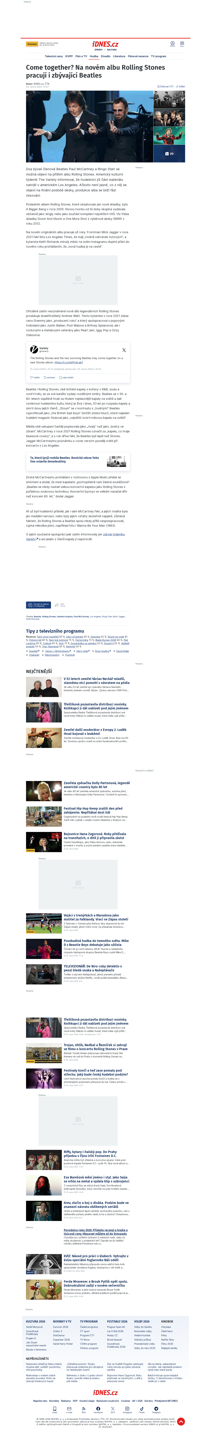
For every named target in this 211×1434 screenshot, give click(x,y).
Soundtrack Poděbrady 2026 (116, 1345)
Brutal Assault (114, 1339)
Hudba (94, 56)
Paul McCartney (81, 616)
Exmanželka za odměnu (84, 643)
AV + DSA (137, 1400)
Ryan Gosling (102, 651)
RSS (84, 1412)
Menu (182, 46)
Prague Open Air (116, 1326)
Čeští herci (167, 1331)
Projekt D (31, 1338)
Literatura (119, 56)
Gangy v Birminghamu (57, 651)
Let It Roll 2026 (115, 1331)
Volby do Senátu (143, 1326)
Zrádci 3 (57, 1331)
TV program (158, 56)
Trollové (47, 643)
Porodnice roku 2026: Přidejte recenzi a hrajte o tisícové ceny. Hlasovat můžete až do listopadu (96, 1232)
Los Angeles (95, 616)
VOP (75, 1400)
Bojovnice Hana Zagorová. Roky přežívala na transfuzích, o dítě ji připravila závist (124, 1378)
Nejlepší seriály (169, 1348)
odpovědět (68, 377)
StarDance (58, 1335)
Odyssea (166, 1326)
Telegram (156, 1412)
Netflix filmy (167, 1339)
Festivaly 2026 (117, 1321)
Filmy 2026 (167, 1343)
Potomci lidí (35, 640)
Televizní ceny (54, 56)
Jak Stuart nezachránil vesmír (36, 1344)
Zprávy (98, 49)
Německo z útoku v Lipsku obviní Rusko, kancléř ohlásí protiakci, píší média (85, 1378)
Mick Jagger (119, 616)
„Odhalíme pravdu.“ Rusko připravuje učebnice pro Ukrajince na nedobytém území (85, 1367)
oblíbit (36, 377)
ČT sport (85, 1331)
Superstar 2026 (61, 1339)
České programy (89, 1326)
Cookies (125, 1400)
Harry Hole (82, 651)
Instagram (127, 1412)
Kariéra (149, 1400)
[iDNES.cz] (105, 44)
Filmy (164, 1335)
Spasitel (33, 651)
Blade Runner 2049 (105, 640)
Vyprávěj (70, 654)
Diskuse (166, 86)
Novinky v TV (62, 1321)
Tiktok (142, 1412)
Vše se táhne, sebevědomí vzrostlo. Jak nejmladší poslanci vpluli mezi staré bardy (165, 1367)
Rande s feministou (36, 1349)
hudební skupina (65, 616)
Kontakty (54, 1400)
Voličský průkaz (142, 1339)
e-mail (69, 1412)
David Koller (122, 651)
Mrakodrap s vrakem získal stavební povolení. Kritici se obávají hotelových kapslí (40, 1378)
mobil (54, 1412)
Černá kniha (81, 640)
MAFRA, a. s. (57, 1419)
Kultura (112, 49)
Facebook (98, 1412)
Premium (32, 44)
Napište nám (40, 1400)
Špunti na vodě (116, 636)
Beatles (37, 616)
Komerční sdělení (145, 770)
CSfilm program (88, 1343)
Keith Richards (32, 619)
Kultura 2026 (35, 1321)
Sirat (61, 643)
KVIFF (69, 56)
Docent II (109, 643)
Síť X (113, 1412)
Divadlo (105, 56)
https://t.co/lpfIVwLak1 (69, 362)
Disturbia (95, 636)
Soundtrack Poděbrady (32, 1333)
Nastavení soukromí (107, 1400)
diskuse (41, 605)
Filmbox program (89, 1348)
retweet (51, 377)
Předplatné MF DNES (166, 1400)
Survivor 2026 (60, 1326)
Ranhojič (70, 646)
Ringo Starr (107, 616)
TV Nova (85, 1339)
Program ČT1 (87, 1335)
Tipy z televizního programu (55, 631)
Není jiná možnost (58, 640)
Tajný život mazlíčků (48, 636)
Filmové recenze (138, 56)
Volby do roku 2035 (144, 1348)
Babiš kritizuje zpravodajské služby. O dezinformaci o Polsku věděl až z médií (165, 1378)
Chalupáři (34, 654)
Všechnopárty (52, 654)
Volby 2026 (142, 1321)
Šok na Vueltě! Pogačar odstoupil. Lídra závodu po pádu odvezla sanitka (125, 1367)
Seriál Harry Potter (63, 1343)
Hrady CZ (112, 1335)
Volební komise (142, 1335)
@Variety (43, 351)
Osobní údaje (86, 1400)
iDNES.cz (105, 1392)
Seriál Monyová (34, 1326)
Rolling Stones (49, 616)
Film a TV (81, 56)
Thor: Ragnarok (50, 646)
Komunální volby (143, 1331)
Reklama (66, 1400)
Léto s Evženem (74, 636)
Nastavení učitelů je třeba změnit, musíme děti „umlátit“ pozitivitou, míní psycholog (44, 1367)
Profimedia (84, 1419)
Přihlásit (172, 46)
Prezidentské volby (144, 1343)
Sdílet (182, 86)
